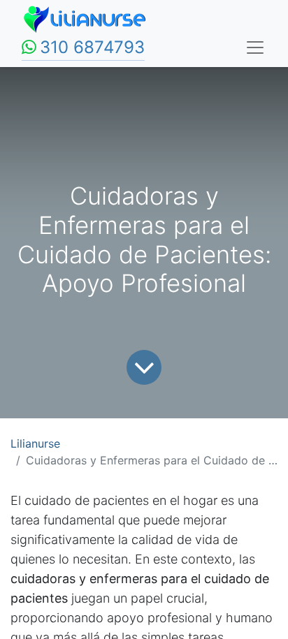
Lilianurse (35, 443)
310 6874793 (92, 47)
